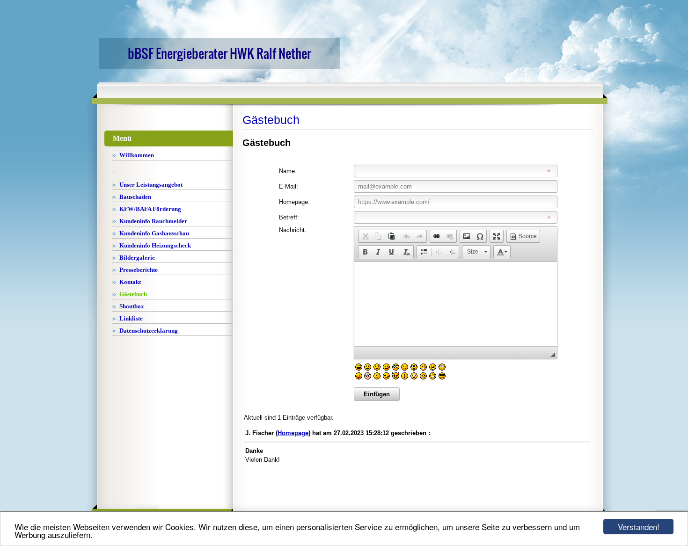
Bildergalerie (137, 257)
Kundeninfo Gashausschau (154, 233)
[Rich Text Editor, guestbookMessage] (455, 304)
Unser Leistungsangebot (151, 184)
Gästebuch (133, 294)
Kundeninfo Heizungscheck (155, 245)
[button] (365, 236)
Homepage (293, 433)
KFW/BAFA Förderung (150, 208)
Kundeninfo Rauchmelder (153, 221)
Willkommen (136, 155)
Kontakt (130, 281)
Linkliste (131, 318)
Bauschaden (135, 196)
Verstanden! (638, 526)
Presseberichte (138, 269)
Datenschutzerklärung (148, 330)
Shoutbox (131, 306)
